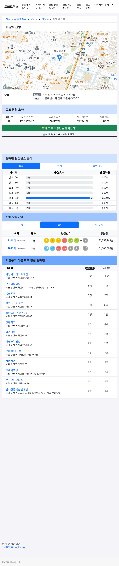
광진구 (34, 19)
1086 (12, 248)
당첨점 (97, 4)
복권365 (10, 293)
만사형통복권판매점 (17, 389)
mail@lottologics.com (14, 547)
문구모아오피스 (14, 379)
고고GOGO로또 (14, 303)
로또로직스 (11, 6)
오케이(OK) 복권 (15, 351)
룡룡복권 (10, 360)
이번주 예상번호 (40, 6)
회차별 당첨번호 (26, 6)
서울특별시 (20, 19)
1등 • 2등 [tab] (98, 224)
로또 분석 (79, 6)
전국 (8, 19)
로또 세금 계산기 (67, 6)
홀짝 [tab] (21, 166)
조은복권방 (12, 370)
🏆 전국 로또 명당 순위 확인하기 (59, 128)
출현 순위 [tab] (98, 166)
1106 (12, 240)
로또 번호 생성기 (53, 6)
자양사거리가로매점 (17, 274)
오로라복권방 (13, 284)
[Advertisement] (59, 145)
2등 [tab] (60, 224)
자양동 (45, 19)
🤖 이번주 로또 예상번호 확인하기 (59, 134)
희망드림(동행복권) (16, 312)
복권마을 (10, 332)
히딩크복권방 (13, 341)
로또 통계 (88, 6)
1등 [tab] (21, 224)
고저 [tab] (59, 166)
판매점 (108, 4)
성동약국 (10, 322)
